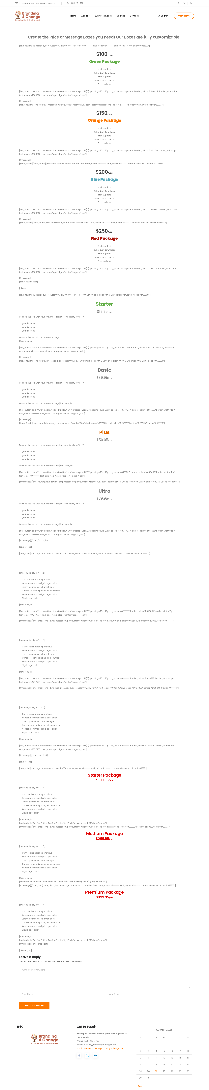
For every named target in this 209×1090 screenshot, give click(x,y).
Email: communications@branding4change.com (100, 1048)
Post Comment (33, 1005)
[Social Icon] (178, 3)
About (84, 15)
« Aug (139, 1086)
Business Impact (103, 15)
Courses (120, 15)
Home (73, 15)
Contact (134, 15)
